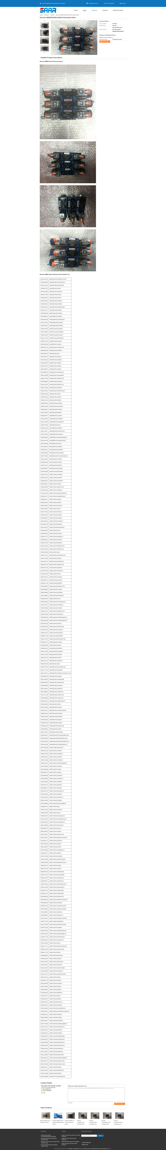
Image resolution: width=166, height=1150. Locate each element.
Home (76, 10)
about (84, 10)
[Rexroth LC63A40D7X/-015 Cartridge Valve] (120, 1115)
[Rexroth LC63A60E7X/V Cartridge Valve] (95, 1115)
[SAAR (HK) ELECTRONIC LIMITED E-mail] (44, 1093)
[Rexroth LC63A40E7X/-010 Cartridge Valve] (107, 1115)
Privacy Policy (57, 1148)
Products (94, 10)
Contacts (105, 10)
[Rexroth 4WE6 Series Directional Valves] (46, 1115)
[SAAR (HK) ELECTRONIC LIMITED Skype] (42, 1093)
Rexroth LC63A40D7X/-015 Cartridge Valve (118, 1122)
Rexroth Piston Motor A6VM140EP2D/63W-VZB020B (48, 1136)
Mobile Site (85, 1144)
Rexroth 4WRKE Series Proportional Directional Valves (58, 1122)
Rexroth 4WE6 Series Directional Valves (45, 1121)
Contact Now (105, 41)
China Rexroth (65, 1148)
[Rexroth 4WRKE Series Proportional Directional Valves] (58, 1115)
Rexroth (52, 15)
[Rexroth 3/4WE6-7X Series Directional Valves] (70, 1115)
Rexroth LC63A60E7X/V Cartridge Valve (93, 1122)
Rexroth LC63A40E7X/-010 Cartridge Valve (106, 1122)
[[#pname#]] (74, 37)
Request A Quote (118, 10)
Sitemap (88, 1142)
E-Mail (83, 1142)
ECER (109, 1148)
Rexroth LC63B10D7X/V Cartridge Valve (81, 1122)
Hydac (64, 1131)
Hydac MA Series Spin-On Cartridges (70, 1141)
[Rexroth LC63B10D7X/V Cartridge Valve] (83, 1115)
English (123, 3)
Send (100, 1135)
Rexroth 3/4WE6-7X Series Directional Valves (69, 1122)
